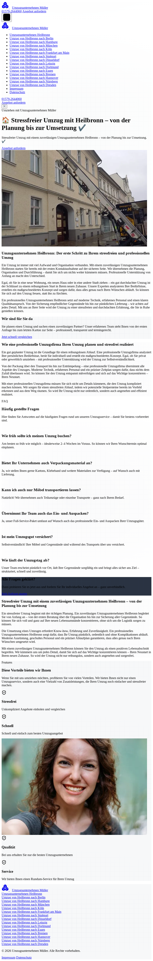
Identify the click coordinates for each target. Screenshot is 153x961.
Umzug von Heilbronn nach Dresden (33, 85)
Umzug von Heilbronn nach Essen (31, 70)
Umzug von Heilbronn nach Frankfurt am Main (39, 52)
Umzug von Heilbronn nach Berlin (31, 38)
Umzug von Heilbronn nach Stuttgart (33, 56)
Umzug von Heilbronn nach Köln (31, 49)
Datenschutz (17, 92)
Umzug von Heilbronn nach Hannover (34, 78)
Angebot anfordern (34, 11)
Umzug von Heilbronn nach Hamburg (34, 42)
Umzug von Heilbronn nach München (34, 45)
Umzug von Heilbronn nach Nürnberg (34, 81)
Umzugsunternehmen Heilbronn (30, 34)
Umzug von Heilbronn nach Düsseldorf (34, 60)
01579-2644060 (12, 11)
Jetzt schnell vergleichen (17, 337)
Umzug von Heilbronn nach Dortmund (34, 67)
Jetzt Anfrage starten (14, 593)
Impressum (16, 88)
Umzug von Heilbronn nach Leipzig (32, 63)
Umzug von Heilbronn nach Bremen (33, 74)
